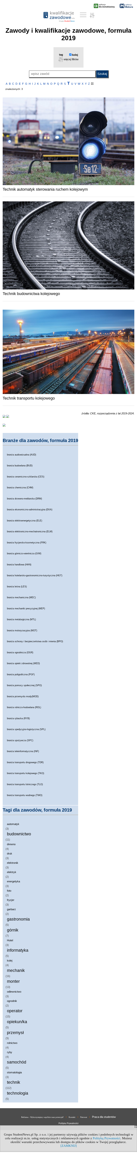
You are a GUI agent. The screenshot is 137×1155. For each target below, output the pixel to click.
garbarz (11, 909)
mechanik (16, 970)
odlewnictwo (14, 991)
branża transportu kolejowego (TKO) (25, 773)
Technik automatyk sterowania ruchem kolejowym (45, 189)
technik (13, 1082)
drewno (11, 844)
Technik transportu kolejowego (29, 398)
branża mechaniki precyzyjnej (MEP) (26, 608)
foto (9, 890)
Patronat (83, 1117)
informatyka (17, 950)
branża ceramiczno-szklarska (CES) (25, 476)
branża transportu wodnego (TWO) (24, 795)
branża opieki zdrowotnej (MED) (23, 663)
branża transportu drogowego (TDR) (25, 762)
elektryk (11, 872)
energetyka (13, 881)
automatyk (13, 824)
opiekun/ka (17, 1022)
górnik (12, 930)
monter (13, 981)
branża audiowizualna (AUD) (21, 454)
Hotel (10, 940)
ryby (9, 1052)
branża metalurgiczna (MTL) (21, 619)
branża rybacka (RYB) (18, 718)
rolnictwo (12, 1042)
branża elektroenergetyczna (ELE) (24, 520)
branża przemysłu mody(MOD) (23, 696)
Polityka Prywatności (68, 1123)
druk (9, 853)
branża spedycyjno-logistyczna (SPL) (26, 729)
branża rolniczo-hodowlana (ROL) (24, 707)
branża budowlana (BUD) (19, 465)
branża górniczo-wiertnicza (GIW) (24, 553)
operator (14, 1011)
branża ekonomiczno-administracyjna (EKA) (29, 509)
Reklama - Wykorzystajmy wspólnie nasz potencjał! (42, 1117)
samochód (16, 1062)
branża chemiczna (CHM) (20, 487)
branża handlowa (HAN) (19, 564)
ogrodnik (12, 1000)
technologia (17, 1093)
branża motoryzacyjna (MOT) (22, 630)
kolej (9, 960)
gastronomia (18, 919)
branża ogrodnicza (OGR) (20, 652)
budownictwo (19, 834)
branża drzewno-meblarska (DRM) (24, 498)
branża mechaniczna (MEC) (21, 597)
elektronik (12, 862)
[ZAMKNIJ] (68, 1145)
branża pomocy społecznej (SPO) (24, 685)
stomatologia (14, 1072)
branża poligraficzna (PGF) (21, 674)
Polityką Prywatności (106, 1138)
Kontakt (72, 1117)
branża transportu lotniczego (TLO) (25, 784)
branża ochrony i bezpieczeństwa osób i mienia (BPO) (35, 641)
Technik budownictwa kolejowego (31, 293)
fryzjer (10, 899)
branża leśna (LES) (17, 586)
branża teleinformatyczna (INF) (23, 751)
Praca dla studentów (104, 1116)
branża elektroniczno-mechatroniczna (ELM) (29, 531)
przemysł (15, 1032)
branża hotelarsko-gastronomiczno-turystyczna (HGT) (34, 575)
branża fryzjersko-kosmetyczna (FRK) (26, 542)
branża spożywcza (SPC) (20, 740)
